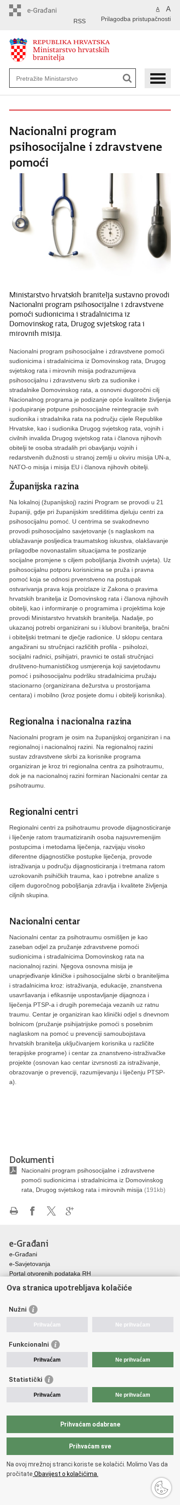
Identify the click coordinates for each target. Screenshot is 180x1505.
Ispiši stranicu (13, 1211)
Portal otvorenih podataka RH (50, 1273)
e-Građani (23, 1254)
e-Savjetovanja (29, 1263)
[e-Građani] (46, 10)
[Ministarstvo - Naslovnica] (90, 50)
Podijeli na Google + (70, 1211)
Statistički (25, 1380)
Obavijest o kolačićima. (65, 1473)
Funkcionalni (29, 1344)
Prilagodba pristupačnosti (136, 18)
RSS (79, 21)
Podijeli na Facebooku (32, 1211)
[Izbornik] (158, 78)
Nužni (18, 1309)
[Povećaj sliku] (90, 226)
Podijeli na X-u (51, 1211)
